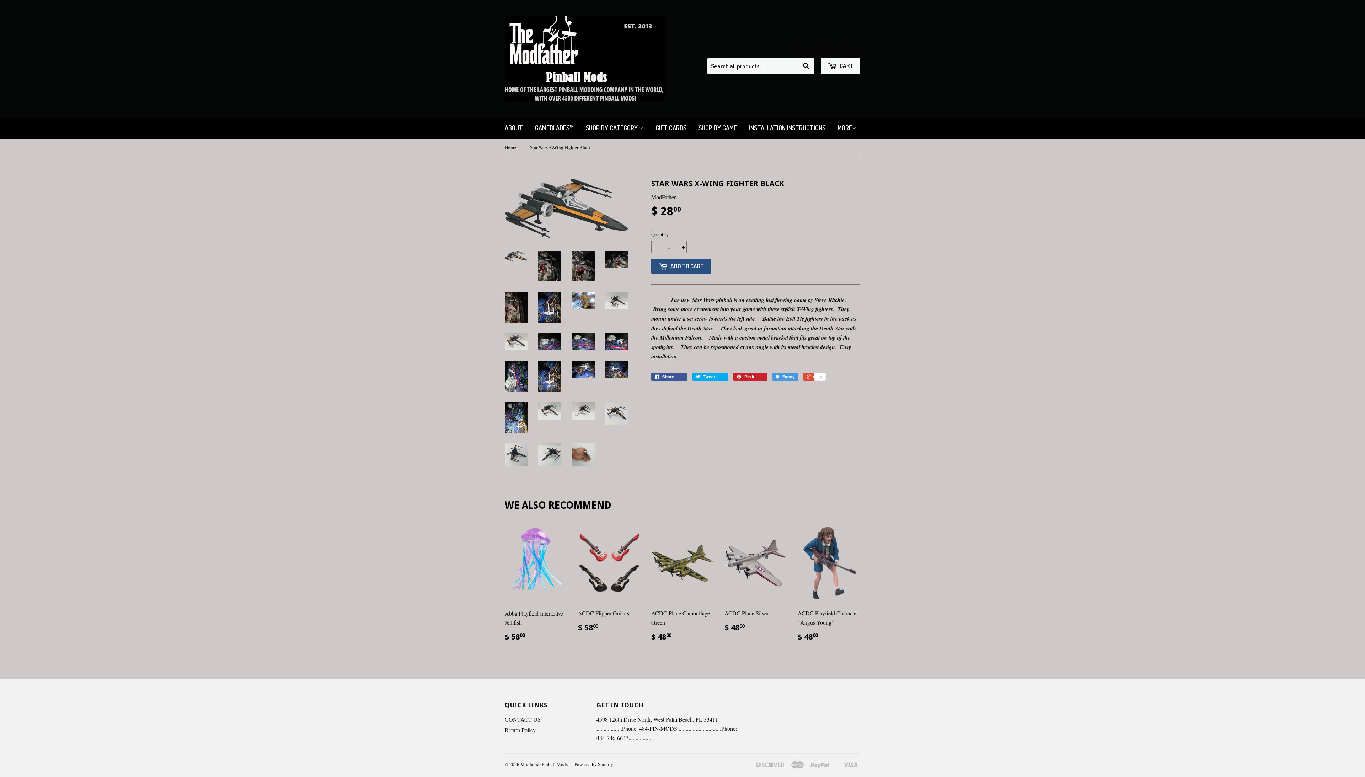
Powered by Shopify (593, 764)
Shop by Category (612, 128)
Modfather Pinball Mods (544, 764)
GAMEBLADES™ (554, 128)
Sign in (803, 48)
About (514, 128)
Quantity (660, 234)
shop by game (717, 128)
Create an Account (840, 48)
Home (510, 147)
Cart (846, 65)
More (844, 128)
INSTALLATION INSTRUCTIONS (787, 128)
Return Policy (520, 730)
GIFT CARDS (670, 128)
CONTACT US (523, 719)
